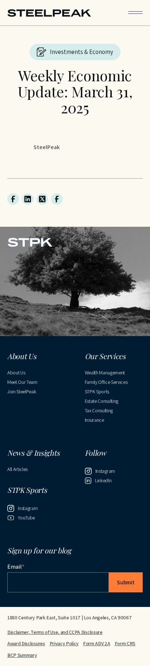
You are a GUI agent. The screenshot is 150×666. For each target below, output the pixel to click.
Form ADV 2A (96, 643)
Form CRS (125, 643)
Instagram (105, 471)
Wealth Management (105, 372)
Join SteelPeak (21, 391)
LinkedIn (103, 480)
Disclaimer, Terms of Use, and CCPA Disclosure (55, 632)
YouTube (26, 517)
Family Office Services (106, 382)
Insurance (94, 420)
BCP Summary (22, 655)
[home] (49, 13)
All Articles (17, 469)
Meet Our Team (22, 382)
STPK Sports (97, 391)
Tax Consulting (99, 410)
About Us (16, 372)
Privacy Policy (64, 643)
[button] (135, 12)
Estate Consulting (102, 401)
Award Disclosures (26, 643)
